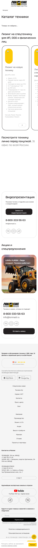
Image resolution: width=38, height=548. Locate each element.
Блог (19, 406)
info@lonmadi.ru (11, 223)
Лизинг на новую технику (14, 69)
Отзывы (19, 438)
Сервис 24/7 (19, 394)
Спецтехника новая (19, 386)
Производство (19, 418)
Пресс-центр (19, 402)
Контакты (19, 398)
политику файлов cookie (9, 545)
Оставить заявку (19, 331)
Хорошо (32, 544)
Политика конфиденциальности (19, 529)
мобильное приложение (24, 371)
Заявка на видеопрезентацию (19, 212)
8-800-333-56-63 (16, 220)
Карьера (19, 434)
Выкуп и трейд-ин (19, 430)
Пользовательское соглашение (19, 533)
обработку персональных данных (29, 523)
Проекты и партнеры (19, 442)
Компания (19, 414)
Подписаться (19, 519)
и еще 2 (19, 478)
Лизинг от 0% (19, 422)
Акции (19, 426)
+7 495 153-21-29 (7, 457)
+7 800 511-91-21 (7, 468)
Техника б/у (19, 390)
